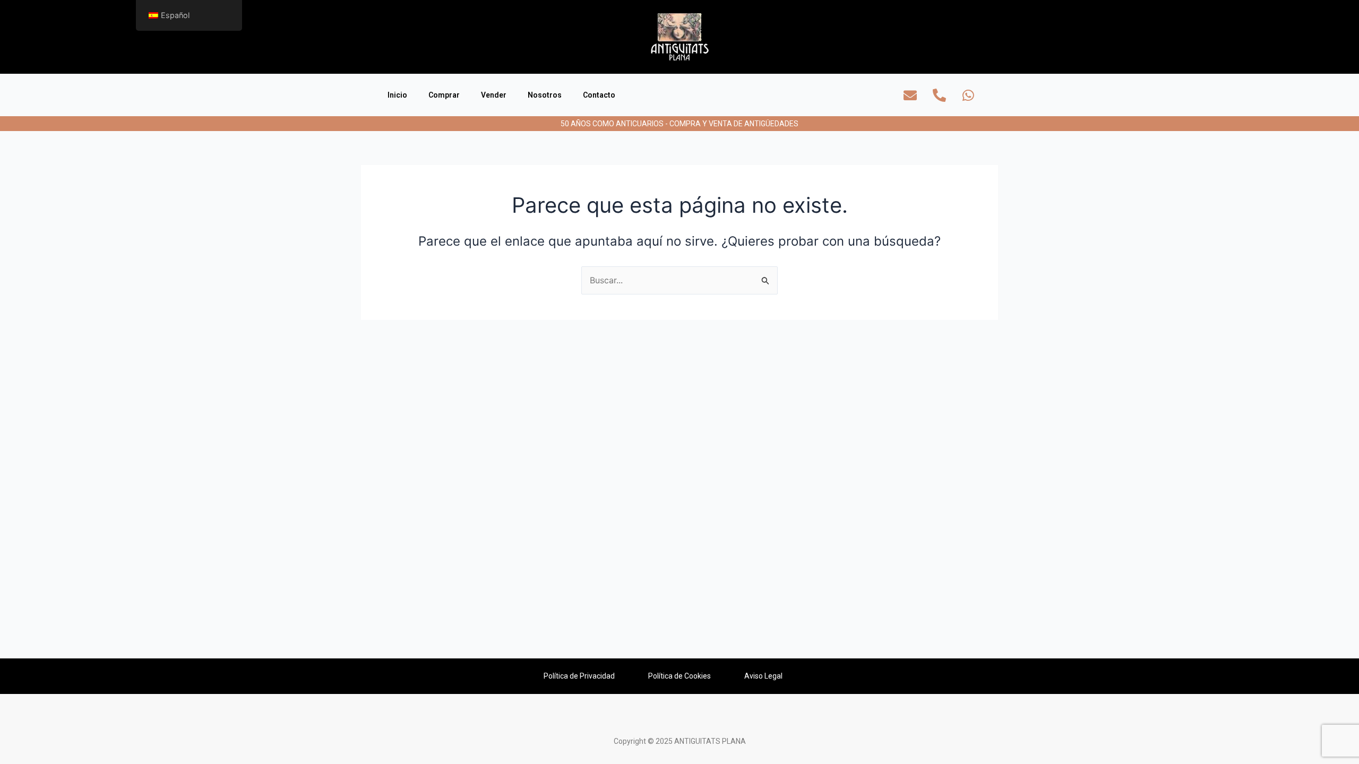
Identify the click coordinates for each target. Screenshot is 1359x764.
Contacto (599, 95)
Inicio (397, 95)
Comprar (444, 95)
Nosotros (545, 95)
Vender (493, 95)
